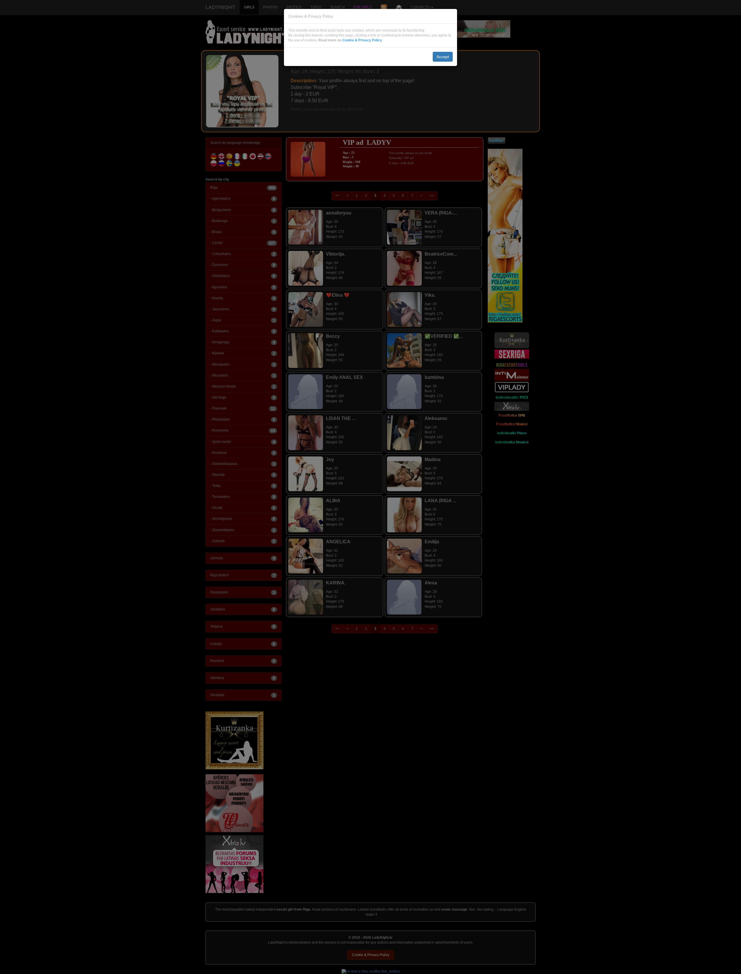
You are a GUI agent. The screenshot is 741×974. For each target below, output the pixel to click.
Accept (442, 56)
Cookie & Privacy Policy (362, 40)
